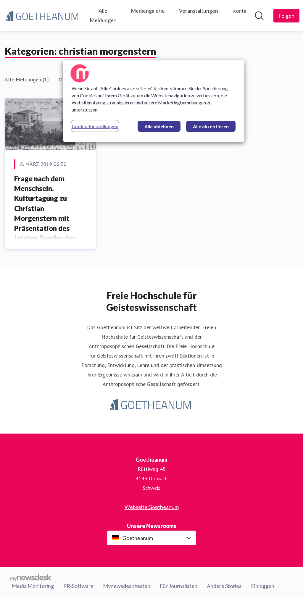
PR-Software (78, 586)
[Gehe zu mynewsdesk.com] (30, 578)
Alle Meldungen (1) (27, 79)
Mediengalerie (148, 10)
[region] (153, 101)
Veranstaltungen (198, 10)
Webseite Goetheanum (152, 507)
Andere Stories (224, 586)
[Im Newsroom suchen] (259, 15)
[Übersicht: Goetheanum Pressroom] (43, 15)
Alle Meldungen (103, 15)
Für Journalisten (178, 586)
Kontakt (241, 10)
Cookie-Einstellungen (95, 126)
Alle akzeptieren (211, 126)
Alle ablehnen (159, 126)
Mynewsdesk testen (126, 586)
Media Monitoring (33, 586)
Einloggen (262, 586)
